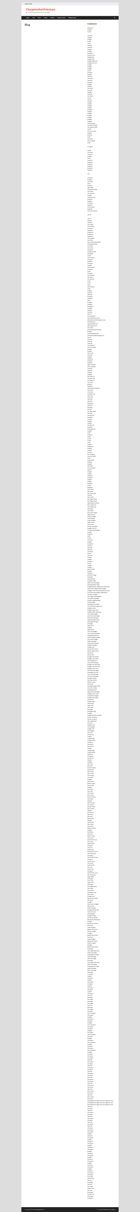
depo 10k (90, 396)
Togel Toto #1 (91, 514)
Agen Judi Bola (91, 364)
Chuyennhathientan (40, 9)
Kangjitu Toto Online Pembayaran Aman (98, 590)
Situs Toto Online (92, 688)
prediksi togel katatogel (93, 600)
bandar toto (90, 1178)
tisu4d (89, 31)
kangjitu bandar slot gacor (94, 715)
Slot (33, 17)
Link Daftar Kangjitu (93, 695)
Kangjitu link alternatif (93, 664)
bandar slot (90, 734)
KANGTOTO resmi (92, 851)
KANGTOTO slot (92, 840)
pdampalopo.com (92, 325)
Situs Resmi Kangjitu (93, 670)
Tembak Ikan (72, 17)
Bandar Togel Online (93, 651)
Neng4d (89, 310)
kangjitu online (91, 608)
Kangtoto (90, 296)
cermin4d (90, 78)
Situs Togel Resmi (92, 660)
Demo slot (90, 353)
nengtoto (90, 475)
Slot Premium (91, 803)
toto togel (90, 884)
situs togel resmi (91, 721)
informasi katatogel (92, 618)
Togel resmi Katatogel (93, 692)
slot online (90, 191)
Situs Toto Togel (91, 958)
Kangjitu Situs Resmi (93, 656)
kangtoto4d (90, 460)
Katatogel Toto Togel (93, 954)
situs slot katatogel (92, 674)
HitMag (113, 1209)
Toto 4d (89, 495)
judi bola (89, 135)
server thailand (91, 347)
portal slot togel (91, 575)
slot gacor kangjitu (92, 594)
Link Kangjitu (91, 518)
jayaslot (89, 470)
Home (27, 17)
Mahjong (89, 359)
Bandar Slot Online (92, 649)
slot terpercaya (91, 853)
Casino (52, 17)
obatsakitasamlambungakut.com (96, 320)
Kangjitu (89, 308)
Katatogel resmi (91, 892)
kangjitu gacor (91, 701)
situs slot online (91, 131)
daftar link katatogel (93, 643)
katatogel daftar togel (93, 584)
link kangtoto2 (91, 429)
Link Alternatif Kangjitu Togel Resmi (97, 592)
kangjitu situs (91, 725)
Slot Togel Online (92, 499)
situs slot (89, 732)
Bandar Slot (90, 655)
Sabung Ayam (61, 17)
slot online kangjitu (92, 639)
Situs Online (90, 808)
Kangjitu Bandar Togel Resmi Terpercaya (98, 586)
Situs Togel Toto (91, 505)
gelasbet (89, 384)
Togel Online (90, 522)
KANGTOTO (90, 843)
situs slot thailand (92, 211)
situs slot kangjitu (92, 631)
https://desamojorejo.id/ (94, 242)
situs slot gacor (91, 468)
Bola (39, 17)
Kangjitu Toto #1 (92, 528)
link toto (89, 452)
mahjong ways (91, 123)
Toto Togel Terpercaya (93, 950)
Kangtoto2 (90, 306)
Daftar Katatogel (92, 952)
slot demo (90, 277)
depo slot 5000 (91, 456)
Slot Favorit (90, 781)
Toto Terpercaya (91, 507)
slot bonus (90, 392)
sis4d (88, 43)
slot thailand (90, 193)
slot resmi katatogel (92, 662)
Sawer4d (89, 292)
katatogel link (91, 579)
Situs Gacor (90, 773)
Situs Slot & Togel (92, 512)
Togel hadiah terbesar (93, 503)
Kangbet (89, 302)
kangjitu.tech (91, 59)
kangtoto (90, 72)
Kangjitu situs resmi (92, 668)
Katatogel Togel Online (93, 686)
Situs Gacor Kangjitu (93, 904)
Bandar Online (91, 682)
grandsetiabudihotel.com (94, 329)
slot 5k (89, 214)
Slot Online (90, 489)
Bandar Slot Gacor (92, 929)
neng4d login (91, 738)
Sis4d (88, 300)
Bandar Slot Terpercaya (93, 919)
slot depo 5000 (91, 411)
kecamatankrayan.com (93, 318)
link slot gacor (91, 140)
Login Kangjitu (91, 520)
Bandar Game (91, 783)
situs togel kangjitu (92, 614)
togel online (90, 629)
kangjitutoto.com (92, 63)
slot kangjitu (90, 730)
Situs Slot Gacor (91, 912)
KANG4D (90, 466)
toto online (90, 890)
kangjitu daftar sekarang (94, 612)
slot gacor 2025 (91, 251)
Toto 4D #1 (90, 510)
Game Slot (90, 777)
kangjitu (89, 30)
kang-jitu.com (91, 55)
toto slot (89, 995)
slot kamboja (91, 207)
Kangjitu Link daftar (92, 697)
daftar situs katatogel (93, 582)
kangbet (89, 45)
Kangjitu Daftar (91, 581)
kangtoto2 (90, 28)
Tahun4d (89, 312)
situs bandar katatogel (93, 633)
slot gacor (90, 146)
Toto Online (90, 524)
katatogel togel (91, 711)
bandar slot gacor (92, 717)
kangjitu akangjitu (92, 645)
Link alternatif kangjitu (93, 530)
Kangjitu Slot (91, 896)
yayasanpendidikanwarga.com (95, 335)
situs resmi (90, 838)
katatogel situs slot (92, 672)
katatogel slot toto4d (93, 604)
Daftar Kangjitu (91, 516)
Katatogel (90, 508)
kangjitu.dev (90, 57)
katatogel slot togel (92, 621)
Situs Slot (90, 766)
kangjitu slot (90, 647)
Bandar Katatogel (92, 526)
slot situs (89, 723)
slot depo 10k (91, 378)
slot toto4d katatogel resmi (94, 606)
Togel (45, 17)
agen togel (90, 187)
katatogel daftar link (93, 635)
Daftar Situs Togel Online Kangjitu (96, 588)
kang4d (89, 481)
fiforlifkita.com (91, 322)
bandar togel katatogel (93, 637)
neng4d (89, 51)
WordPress (106, 1209)
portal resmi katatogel (93, 616)
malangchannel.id (92, 244)
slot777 (89, 218)
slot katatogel (91, 602)
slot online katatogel (93, 598)
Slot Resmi (90, 684)
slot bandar (90, 699)
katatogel (90, 577)
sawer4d (89, 35)
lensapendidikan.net (93, 333)
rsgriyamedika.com (92, 324)
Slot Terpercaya (91, 493)
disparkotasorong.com (93, 388)
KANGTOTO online (92, 857)
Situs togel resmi (97, 1100)
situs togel (90, 224)
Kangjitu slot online (92, 658)
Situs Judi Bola (91, 366)
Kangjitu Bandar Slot (93, 910)
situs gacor (90, 744)
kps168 (89, 100)
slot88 (89, 129)
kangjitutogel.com (92, 61)
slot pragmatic (91, 316)
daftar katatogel (91, 641)
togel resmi (90, 625)
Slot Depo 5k (91, 376)
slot (88, 174)
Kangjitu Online (91, 915)
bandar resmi (91, 861)
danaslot (89, 462)
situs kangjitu (91, 727)
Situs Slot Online (92, 680)
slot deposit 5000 (92, 125)
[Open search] (114, 18)
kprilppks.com (91, 394)
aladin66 (89, 298)
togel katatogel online (93, 619)
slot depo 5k (90, 279)
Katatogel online (92, 690)
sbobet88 (90, 253)
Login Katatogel (91, 956)
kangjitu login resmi (92, 610)
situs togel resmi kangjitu (94, 596)
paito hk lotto (91, 569)
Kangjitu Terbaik (91, 678)
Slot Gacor (90, 491)
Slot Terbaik (90, 775)
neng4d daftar (91, 740)
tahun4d (89, 76)
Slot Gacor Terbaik (92, 917)
